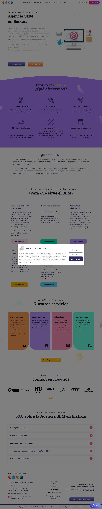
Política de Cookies (44, 260)
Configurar (75, 250)
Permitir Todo (76, 259)
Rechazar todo (76, 254)
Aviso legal (31, 262)
